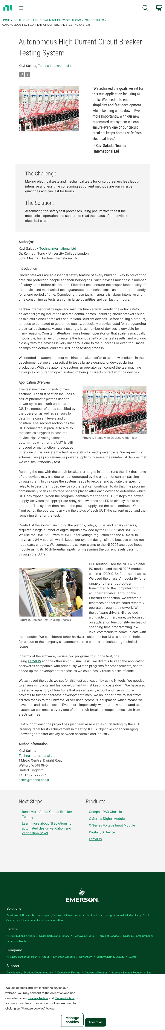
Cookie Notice (64, 998)
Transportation (54, 920)
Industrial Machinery (129, 915)
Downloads (13, 972)
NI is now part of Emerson (21, 956)
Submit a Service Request (126, 972)
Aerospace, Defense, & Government (59, 915)
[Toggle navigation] (26, 8)
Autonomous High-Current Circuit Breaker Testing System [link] (46, 24)
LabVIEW (34, 661)
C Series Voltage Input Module (112, 825)
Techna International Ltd (56, 66)
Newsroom (85, 956)
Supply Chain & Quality (110, 956)
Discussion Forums (68, 972)
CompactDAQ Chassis (105, 812)
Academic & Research (20, 915)
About (45, 956)
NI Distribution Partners (20, 936)
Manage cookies (72, 1020)
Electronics (92, 915)
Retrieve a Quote (83, 936)
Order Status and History (54, 936)
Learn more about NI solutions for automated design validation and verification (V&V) (47, 828)
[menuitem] (145, 8)
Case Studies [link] (94, 20)
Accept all (95, 1022)
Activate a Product (95, 972)
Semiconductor (31, 920)
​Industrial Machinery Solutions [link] (57, 20)
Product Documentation (38, 972)
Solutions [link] (21, 20)
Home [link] (6, 20)
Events (132, 956)
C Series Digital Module (107, 819)
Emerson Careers (64, 956)
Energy (108, 915)
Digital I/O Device (102, 832)
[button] (49, 108)
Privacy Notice (38, 998)
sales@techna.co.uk (34, 780)
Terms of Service (108, 936)
